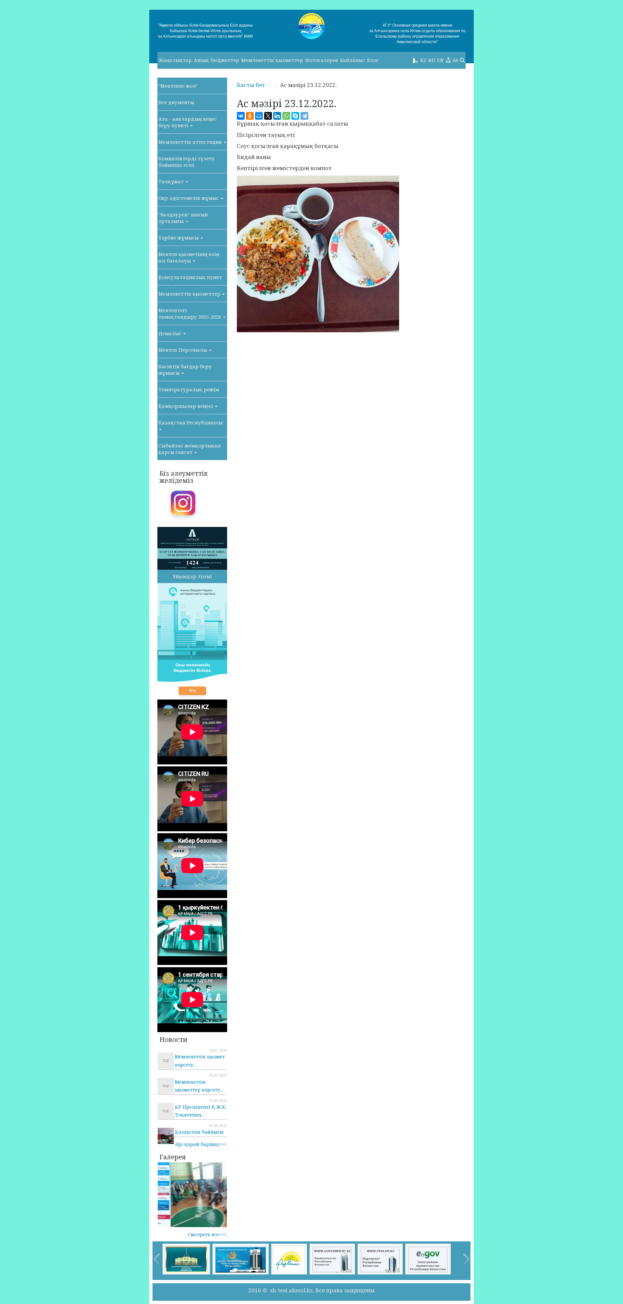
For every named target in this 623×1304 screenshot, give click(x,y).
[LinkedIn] (277, 116)
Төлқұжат (171, 181)
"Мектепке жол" (178, 85)
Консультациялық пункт (190, 277)
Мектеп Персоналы (183, 350)
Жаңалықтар (175, 60)
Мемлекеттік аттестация (190, 142)
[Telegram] (304, 116)
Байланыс (352, 60)
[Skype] (295, 116)
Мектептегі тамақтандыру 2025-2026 (190, 313)
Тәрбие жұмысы (179, 237)
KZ (423, 60)
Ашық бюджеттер (216, 60)
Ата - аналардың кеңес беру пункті (187, 122)
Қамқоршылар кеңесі (186, 406)
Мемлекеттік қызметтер (272, 60)
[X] (268, 116)
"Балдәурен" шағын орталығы (183, 217)
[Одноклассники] (250, 116)
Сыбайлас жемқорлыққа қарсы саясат (189, 448)
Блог (373, 60)
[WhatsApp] (286, 116)
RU (431, 60)
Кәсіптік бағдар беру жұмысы (185, 369)
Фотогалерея (321, 60)
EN (440, 60)
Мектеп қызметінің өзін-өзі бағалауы (189, 257)
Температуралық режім (188, 389)
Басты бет (251, 85)
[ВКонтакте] (241, 116)
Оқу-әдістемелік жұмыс (189, 198)
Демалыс (170, 333)
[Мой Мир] (259, 116)
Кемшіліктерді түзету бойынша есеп (186, 161)
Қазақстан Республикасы (190, 422)
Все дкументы (176, 102)
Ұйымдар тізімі (192, 576)
